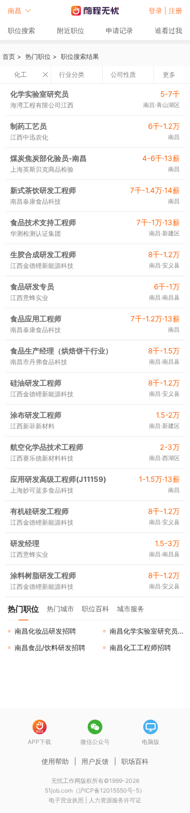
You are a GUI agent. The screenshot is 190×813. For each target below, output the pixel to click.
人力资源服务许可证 (115, 800)
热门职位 (38, 56)
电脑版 (150, 741)
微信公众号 (95, 741)
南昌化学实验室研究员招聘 (150, 631)
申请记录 (119, 30)
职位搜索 (21, 30)
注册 (175, 10)
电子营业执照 (66, 800)
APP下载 (39, 741)
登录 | (159, 10)
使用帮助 (55, 761)
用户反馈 (95, 761)
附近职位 (70, 30)
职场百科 (135, 761)
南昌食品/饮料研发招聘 (50, 647)
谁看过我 (168, 30)
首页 (8, 56)
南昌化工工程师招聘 (140, 647)
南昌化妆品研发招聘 (45, 631)
